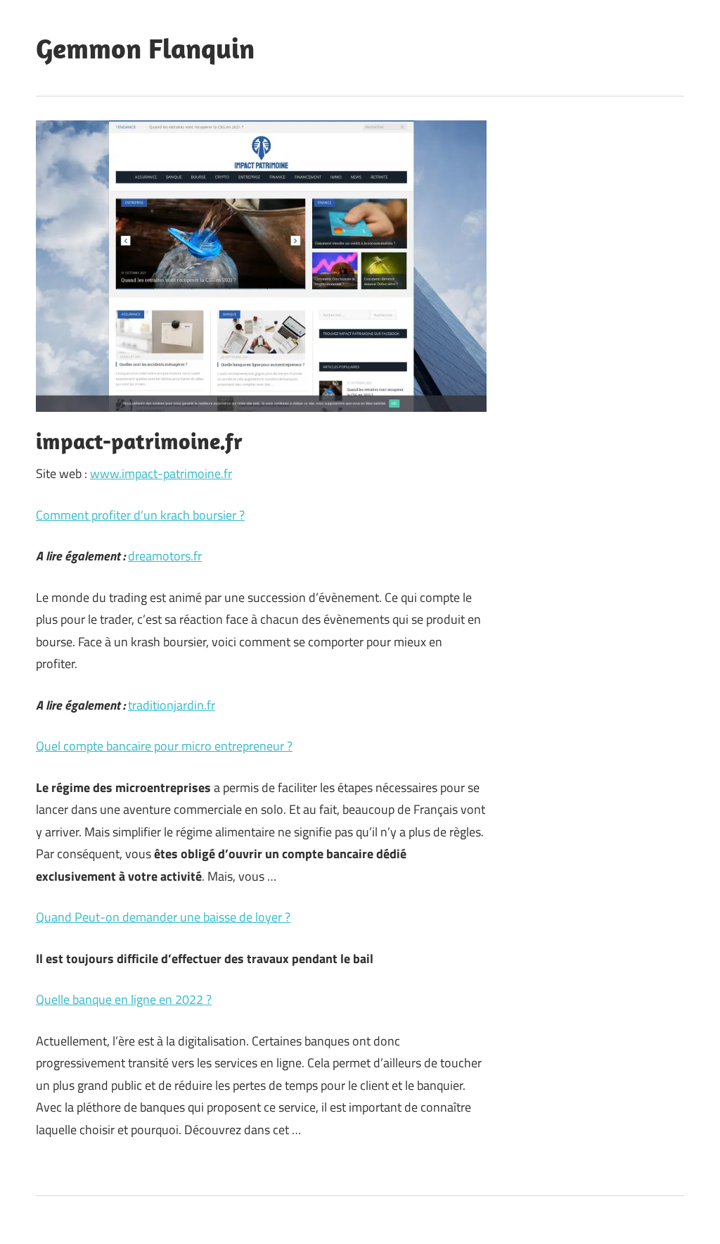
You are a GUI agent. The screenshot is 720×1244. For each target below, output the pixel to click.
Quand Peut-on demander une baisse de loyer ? (163, 916)
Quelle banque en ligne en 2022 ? (124, 999)
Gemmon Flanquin (145, 47)
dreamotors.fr (165, 555)
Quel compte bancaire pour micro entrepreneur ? (164, 745)
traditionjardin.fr (171, 705)
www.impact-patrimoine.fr (161, 473)
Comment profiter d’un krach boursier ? (140, 514)
